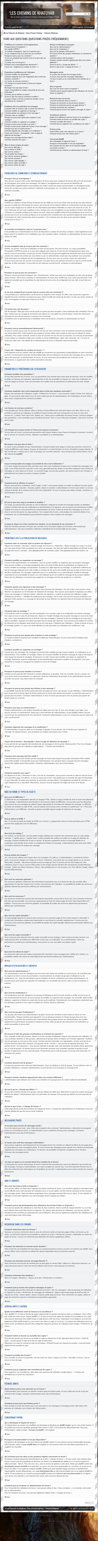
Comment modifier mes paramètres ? (17, 74)
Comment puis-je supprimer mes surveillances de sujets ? (70, 124)
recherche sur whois (60, 1461)
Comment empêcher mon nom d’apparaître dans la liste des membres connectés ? (25, 78)
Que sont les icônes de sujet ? (15, 165)
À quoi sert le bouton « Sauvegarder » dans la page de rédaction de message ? (23, 134)
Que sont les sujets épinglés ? (15, 161)
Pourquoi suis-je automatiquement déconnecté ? (21, 65)
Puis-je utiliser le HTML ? (13, 149)
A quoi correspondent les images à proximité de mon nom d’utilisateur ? (24, 91)
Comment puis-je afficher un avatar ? (17, 94)
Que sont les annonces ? (13, 158)
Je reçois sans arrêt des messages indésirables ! (67, 77)
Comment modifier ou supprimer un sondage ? (20, 122)
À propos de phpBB (36, 1430)
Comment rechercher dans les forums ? (63, 101)
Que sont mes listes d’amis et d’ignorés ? (64, 89)
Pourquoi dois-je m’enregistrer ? (15, 47)
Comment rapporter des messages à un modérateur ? (23, 131)
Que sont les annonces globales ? (16, 156)
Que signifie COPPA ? (12, 49)
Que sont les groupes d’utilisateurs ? (62, 51)
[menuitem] (19, 27)
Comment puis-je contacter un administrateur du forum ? (69, 150)
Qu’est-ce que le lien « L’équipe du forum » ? (65, 67)
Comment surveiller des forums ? (61, 122)
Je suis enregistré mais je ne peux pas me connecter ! (23, 53)
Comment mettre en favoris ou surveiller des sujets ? (68, 119)
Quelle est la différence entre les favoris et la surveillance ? (70, 117)
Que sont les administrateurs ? (60, 47)
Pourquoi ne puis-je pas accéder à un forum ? (20, 124)
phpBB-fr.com (52, 1522)
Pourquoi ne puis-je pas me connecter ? (18, 56)
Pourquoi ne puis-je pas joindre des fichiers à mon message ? (26, 126)
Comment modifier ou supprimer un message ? (21, 111)
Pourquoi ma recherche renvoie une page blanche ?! (68, 105)
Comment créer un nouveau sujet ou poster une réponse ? (25, 109)
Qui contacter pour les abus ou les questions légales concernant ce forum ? (68, 147)
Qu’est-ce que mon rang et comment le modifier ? (22, 97)
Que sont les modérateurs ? (59, 49)
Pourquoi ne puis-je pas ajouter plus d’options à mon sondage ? (23, 119)
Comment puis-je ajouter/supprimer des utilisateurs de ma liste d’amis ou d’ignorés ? (71, 92)
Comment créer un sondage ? (15, 115)
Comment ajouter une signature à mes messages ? (22, 113)
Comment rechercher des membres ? (63, 107)
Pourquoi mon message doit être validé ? (19, 137)
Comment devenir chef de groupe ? (62, 58)
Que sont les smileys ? (13, 152)
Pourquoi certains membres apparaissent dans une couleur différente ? (70, 61)
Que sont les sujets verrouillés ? (16, 163)
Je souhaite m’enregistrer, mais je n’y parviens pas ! (23, 51)
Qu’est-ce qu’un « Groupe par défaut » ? (64, 65)
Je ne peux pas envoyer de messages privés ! (66, 74)
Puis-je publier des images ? (14, 154)
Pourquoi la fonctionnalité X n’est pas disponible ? (67, 143)
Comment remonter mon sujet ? (15, 140)
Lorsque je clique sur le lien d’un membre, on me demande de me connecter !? (24, 100)
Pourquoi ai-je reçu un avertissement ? (18, 129)
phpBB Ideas (32, 1444)
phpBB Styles (55, 1515)
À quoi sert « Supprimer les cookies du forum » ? (21, 67)
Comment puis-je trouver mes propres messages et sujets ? (70, 109)
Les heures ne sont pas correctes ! (17, 81)
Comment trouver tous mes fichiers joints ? (65, 134)
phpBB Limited (65, 1425)
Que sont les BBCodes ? (13, 147)
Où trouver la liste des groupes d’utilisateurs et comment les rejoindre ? (71, 55)
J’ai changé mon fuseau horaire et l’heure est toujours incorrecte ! (23, 84)
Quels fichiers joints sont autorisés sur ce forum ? (67, 131)
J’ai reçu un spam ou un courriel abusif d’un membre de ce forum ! (70, 80)
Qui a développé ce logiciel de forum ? (63, 141)
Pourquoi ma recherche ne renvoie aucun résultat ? (67, 103)
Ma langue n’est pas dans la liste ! (16, 88)
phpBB (18, 454)
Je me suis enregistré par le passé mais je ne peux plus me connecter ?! (25, 59)
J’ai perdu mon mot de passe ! (15, 62)
